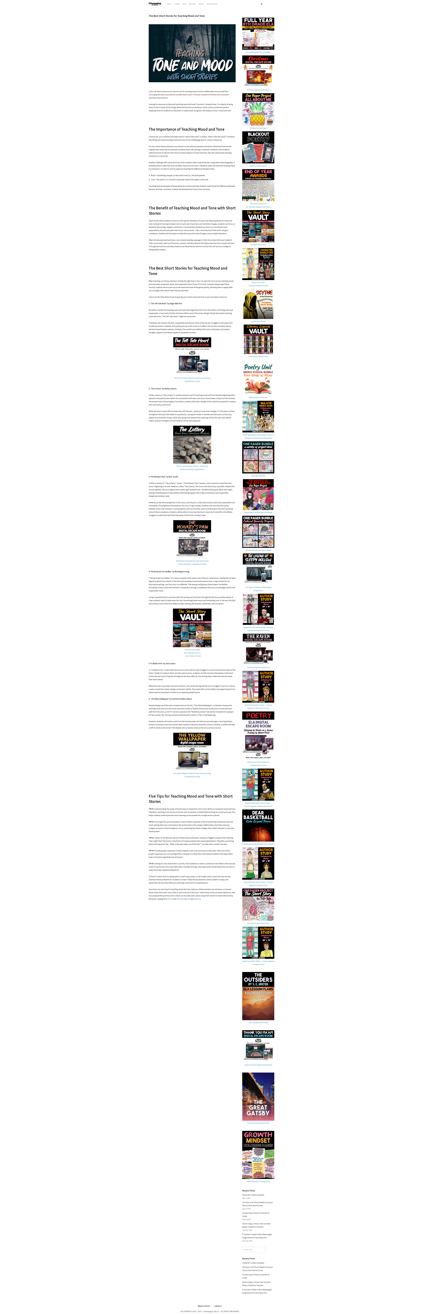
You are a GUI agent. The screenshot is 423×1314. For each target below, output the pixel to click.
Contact (201, 4)
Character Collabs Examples (253, 1195)
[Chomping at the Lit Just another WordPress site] (155, 3)
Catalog (177, 4)
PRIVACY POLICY (204, 1306)
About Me (192, 4)
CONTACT (218, 1306)
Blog (184, 4)
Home (169, 4)
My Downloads (212, 4)
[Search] (261, 4)
